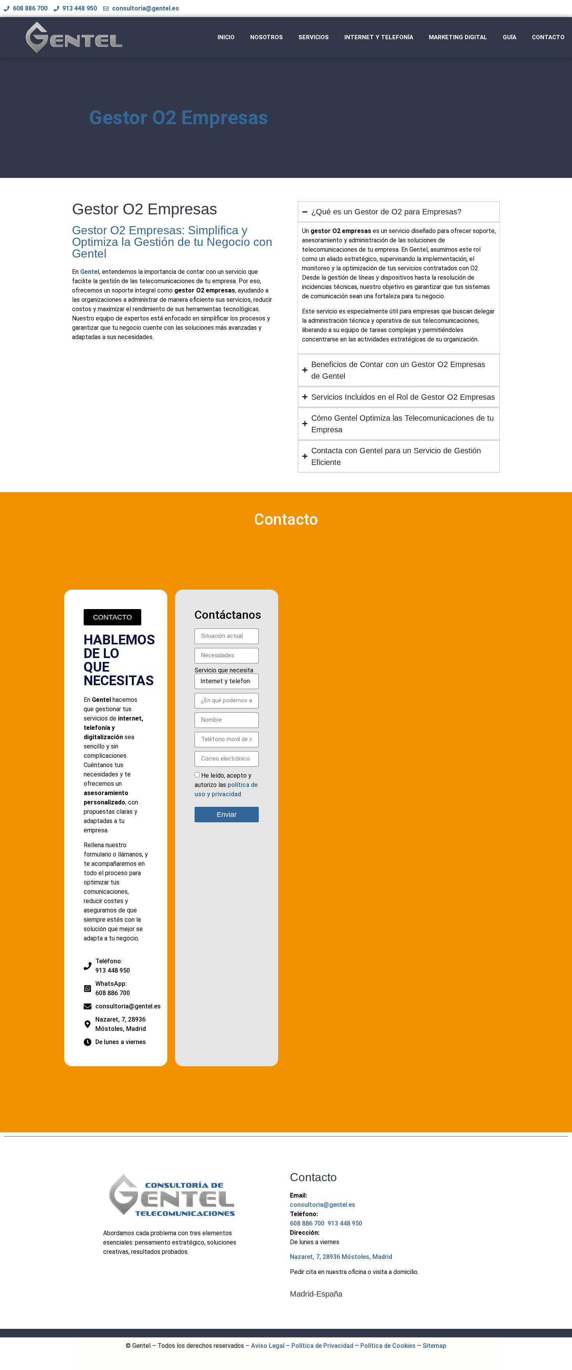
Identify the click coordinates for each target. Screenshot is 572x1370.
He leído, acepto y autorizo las (226, 785)
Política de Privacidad (322, 1345)
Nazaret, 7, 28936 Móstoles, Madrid (341, 1256)
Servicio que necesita (224, 670)
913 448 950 (345, 1223)
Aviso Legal (267, 1345)
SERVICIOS (313, 37)
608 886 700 (308, 1223)
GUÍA (509, 37)
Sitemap (434, 1345)
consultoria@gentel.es (322, 1204)
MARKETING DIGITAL (458, 37)
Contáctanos (228, 614)
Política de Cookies (388, 1345)
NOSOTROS (266, 37)
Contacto (286, 519)
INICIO (226, 37)
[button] (112, 617)
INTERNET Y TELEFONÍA (378, 37)
